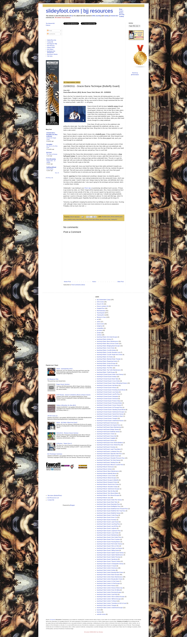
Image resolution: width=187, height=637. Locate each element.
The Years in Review (51, 154)
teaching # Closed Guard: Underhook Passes (110, 420)
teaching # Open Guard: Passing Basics (108, 541)
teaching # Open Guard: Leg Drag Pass (108, 524)
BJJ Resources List (53, 498)
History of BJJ (51, 47)
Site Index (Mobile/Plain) (55, 495)
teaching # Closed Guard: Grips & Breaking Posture (112, 383)
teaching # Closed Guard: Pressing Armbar (109, 403)
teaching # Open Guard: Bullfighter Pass (108, 506)
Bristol (112, 216)
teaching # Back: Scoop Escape (106, 363)
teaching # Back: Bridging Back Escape (108, 346)
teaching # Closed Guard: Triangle (107, 418)
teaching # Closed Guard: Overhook (107, 398)
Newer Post (67, 281)
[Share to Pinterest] (95, 217)
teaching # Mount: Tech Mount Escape (108, 495)
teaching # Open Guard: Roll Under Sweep (109, 544)
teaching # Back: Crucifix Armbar (106, 350)
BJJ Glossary (51, 45)
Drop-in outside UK (102, 306)
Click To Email (139, 32)
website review (101, 614)
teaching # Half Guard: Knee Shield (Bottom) (110, 442)
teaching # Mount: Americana (105, 467)
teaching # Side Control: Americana (107, 568)
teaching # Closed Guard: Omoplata (107, 396)
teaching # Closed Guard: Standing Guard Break (111, 409)
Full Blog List (49, 177)
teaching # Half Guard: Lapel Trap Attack (109, 449)
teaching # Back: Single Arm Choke (107, 365)
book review (100, 324)
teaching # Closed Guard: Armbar (106, 376)
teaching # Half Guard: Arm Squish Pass (108, 425)
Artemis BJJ (114, 16)
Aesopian (49, 144)
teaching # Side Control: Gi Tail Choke (108, 581)
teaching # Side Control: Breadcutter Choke (109, 579)
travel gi (99, 612)
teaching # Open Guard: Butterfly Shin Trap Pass (111, 511)
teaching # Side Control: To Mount (107, 601)
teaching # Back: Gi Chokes (105, 357)
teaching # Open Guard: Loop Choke (107, 533)
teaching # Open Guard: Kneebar (106, 519)
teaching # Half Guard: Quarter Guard (108, 456)
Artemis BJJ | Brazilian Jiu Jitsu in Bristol (51, 134)
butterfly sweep (72, 219)
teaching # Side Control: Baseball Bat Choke (110, 572)
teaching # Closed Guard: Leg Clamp (108, 392)
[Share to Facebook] (93, 217)
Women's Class (101, 317)
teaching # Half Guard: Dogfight (106, 438)
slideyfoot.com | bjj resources (79, 11)
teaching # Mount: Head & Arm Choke (108, 484)
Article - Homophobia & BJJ (64, 368)
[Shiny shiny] (140, 68)
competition (100, 328)
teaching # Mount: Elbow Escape (106, 478)
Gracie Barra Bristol (94, 219)
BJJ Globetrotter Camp (103, 299)
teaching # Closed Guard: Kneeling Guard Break (111, 390)
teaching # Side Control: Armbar (106, 570)
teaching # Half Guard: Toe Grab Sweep (108, 460)
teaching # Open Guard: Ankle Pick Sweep (109, 500)
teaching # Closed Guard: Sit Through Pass (109, 407)
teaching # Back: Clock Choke (105, 348)
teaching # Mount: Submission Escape (108, 489)
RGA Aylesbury (101, 310)
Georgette (52, 619)
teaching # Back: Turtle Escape (106, 372)
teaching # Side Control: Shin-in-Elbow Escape (110, 596)
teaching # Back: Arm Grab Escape (107, 337)
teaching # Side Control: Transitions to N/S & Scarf (111, 603)
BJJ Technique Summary (55, 454)
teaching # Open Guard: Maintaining (107, 535)
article (98, 321)
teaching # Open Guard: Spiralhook (107, 559)
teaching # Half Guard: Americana (107, 423)
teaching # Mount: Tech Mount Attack (107, 493)
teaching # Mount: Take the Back (106, 491)
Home (120, 9)
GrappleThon (101, 308)
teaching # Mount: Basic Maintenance (108, 471)
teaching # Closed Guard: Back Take (107, 379)
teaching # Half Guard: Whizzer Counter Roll (110, 464)
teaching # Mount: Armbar (104, 469)
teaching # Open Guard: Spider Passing (108, 557)
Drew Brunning (51, 159)
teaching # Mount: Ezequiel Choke (107, 482)
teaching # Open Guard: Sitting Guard (108, 550)
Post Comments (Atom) (78, 285)
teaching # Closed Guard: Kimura (106, 387)
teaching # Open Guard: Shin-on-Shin (108, 546)
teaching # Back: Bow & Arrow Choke (108, 343)
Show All (57, 172)
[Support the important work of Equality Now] (138, 37)
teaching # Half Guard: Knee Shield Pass (109, 445)
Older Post (120, 281)
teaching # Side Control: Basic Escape (108, 574)
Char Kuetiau (49, 169)
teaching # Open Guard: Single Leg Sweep (109, 548)
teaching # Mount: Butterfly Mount (106, 473)
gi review (99, 330)
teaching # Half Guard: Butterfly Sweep (108, 431)
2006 (93, 16)
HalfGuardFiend (51, 167)
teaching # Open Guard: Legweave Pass (109, 530)
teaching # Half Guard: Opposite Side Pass (109, 453)
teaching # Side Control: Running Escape (109, 592)
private (99, 332)
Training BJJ (114, 219)
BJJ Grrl (49, 152)
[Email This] (87, 217)
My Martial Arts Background (51, 52)
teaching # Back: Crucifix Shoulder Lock (108, 352)
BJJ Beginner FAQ (52, 43)
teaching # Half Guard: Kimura (106, 440)
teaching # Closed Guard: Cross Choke (108, 381)
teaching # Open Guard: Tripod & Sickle (108, 561)
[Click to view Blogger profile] (131, 38)
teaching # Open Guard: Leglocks (107, 528)
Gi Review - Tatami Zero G (64, 443)
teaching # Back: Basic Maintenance (107, 341)
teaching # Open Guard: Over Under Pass (109, 537)
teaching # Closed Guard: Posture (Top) (108, 401)
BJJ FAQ (121, 14)
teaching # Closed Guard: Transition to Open (110, 416)
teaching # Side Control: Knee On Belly (108, 590)
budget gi (99, 326)
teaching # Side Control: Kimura (106, 585)
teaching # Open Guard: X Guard (106, 566)
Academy (121, 16)
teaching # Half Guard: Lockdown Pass (108, 451)
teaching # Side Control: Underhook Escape (110, 607)
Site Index (50, 56)
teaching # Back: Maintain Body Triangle (109, 359)
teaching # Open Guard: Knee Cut (107, 517)
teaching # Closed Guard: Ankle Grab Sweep (110, 374)
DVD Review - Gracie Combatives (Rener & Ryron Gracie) (73, 395)
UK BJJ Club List (52, 416)
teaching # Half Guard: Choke (105, 434)
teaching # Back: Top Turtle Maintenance (109, 370)
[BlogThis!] (89, 217)
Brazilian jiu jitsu (106, 216)
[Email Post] (82, 216)
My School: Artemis (52, 54)
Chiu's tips (87, 188)
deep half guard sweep (82, 219)
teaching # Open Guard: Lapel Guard (108, 522)
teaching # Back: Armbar (104, 339)
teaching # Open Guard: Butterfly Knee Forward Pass (112, 508)
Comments (51, 34)
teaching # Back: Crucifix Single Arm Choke (109, 354)
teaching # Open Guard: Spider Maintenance (110, 555)
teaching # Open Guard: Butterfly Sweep (108, 513)
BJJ (71, 16)
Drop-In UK (100, 304)
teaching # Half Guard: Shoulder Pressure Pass (111, 458)
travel (98, 610)
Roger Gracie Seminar (63, 384)
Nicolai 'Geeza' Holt (105, 219)
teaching (98, 16)
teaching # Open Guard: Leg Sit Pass (108, 526)
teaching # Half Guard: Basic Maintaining (109, 427)
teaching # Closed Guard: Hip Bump (107, 385)
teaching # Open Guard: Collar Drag (107, 515)
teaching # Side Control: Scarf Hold (107, 594)
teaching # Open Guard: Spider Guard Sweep (110, 552)
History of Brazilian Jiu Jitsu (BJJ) (66, 405)
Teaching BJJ (101, 313)
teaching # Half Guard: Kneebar (106, 447)
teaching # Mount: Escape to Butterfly (108, 480)
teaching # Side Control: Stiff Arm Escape (109, 599)
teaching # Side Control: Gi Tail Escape (108, 583)
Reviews (121, 13)
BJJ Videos (50, 49)
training (106, 16)
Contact (121, 11)
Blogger (72, 505)
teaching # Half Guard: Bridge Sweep (108, 429)
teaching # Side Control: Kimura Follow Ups (110, 588)
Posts (50, 30)
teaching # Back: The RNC (104, 368)
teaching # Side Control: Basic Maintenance (110, 577)
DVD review (100, 302)
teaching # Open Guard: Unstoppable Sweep (110, 563)
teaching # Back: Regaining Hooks (107, 361)
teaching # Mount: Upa (103, 497)
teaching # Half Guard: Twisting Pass (107, 462)
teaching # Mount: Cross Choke (106, 475)
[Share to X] (91, 217)
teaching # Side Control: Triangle (106, 605)
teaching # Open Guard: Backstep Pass (108, 504)
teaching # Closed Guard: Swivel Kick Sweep (110, 414)
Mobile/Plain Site (51, 40)
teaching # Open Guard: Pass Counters (108, 539)
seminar (99, 335)
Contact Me (50, 42)
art (97, 319)
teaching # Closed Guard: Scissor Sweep (109, 405)
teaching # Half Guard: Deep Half (106, 436)
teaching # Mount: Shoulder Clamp (107, 486)
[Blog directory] (82, 466)
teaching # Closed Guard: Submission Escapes (111, 412)
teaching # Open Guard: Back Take (107, 502)
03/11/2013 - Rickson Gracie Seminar (67, 433)
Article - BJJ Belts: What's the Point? (66, 422)
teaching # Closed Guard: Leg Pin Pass (108, 394)
